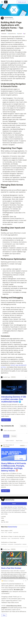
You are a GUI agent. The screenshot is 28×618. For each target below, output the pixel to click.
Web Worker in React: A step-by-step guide (13, 537)
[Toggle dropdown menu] (26, 377)
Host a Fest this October (11, 568)
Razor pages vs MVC (9, 531)
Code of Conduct (10, 440)
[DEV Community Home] (6, 2)
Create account (22, 2)
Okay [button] (4, 615)
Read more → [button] (6, 420)
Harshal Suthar (9, 17)
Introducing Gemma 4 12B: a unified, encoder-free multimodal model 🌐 (13, 399)
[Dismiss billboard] (26, 581)
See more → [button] (5, 490)
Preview (14, 436)
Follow (14, 503)
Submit (6, 436)
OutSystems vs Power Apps (14, 543)
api (24, 33)
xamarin (19, 33)
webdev (3, 33)
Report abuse (19, 440)
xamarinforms (12, 33)
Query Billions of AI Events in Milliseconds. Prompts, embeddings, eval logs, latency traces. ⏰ (13, 467)
